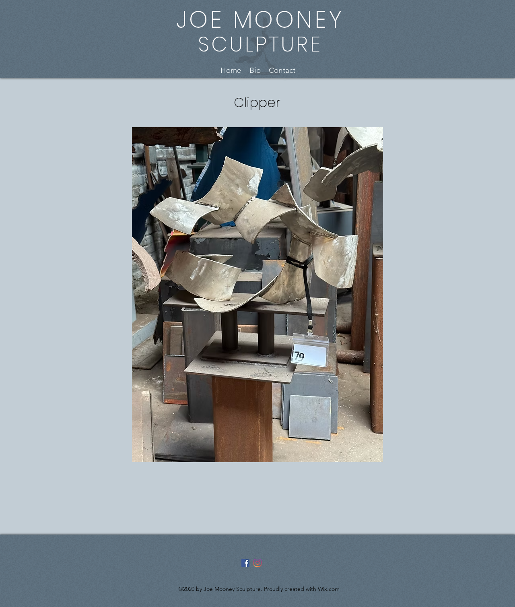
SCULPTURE (260, 44)
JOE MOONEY (260, 19)
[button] (257, 86)
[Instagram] (257, 563)
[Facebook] (245, 563)
